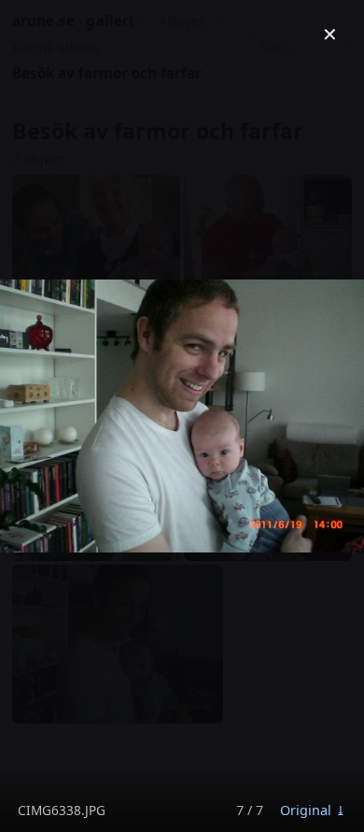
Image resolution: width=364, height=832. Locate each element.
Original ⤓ (313, 810)
